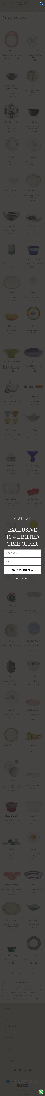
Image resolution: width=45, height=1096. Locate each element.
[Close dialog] (41, 3)
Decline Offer (22, 578)
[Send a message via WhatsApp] (41, 1092)
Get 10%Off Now (22, 570)
